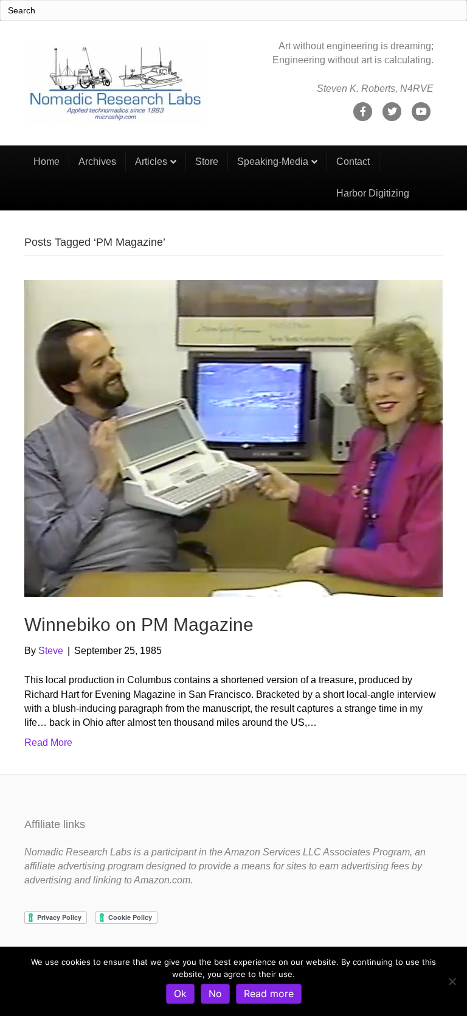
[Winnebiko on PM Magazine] (233, 438)
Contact (353, 161)
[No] (452, 981)
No (215, 993)
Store (206, 161)
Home (46, 161)
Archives (97, 161)
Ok (180, 993)
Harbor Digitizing (372, 193)
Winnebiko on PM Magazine (139, 624)
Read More (48, 742)
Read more (269, 993)
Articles (151, 161)
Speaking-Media (272, 161)
